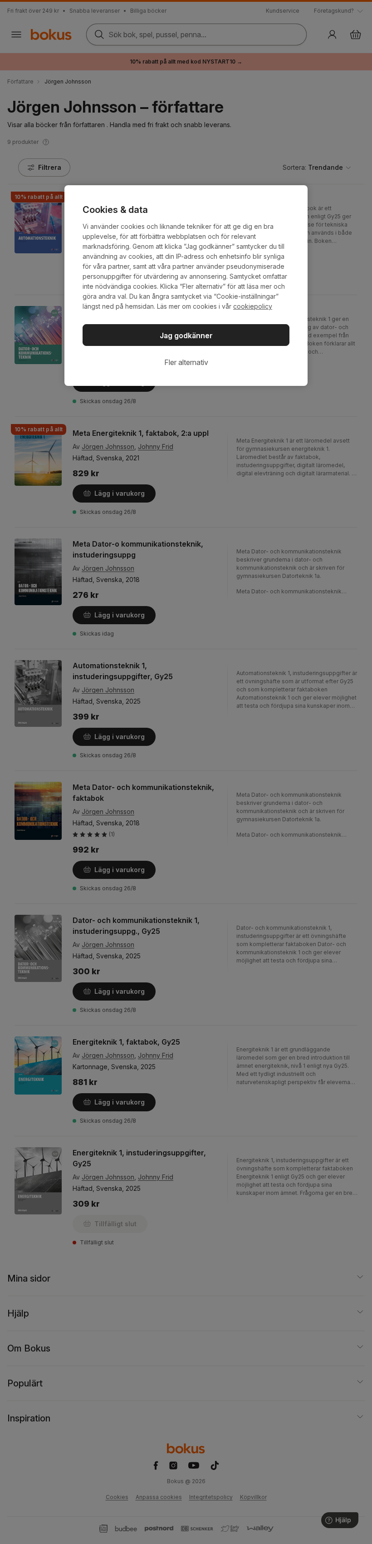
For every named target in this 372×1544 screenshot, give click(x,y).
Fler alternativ (186, 362)
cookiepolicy (252, 306)
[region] (186, 285)
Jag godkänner (186, 335)
